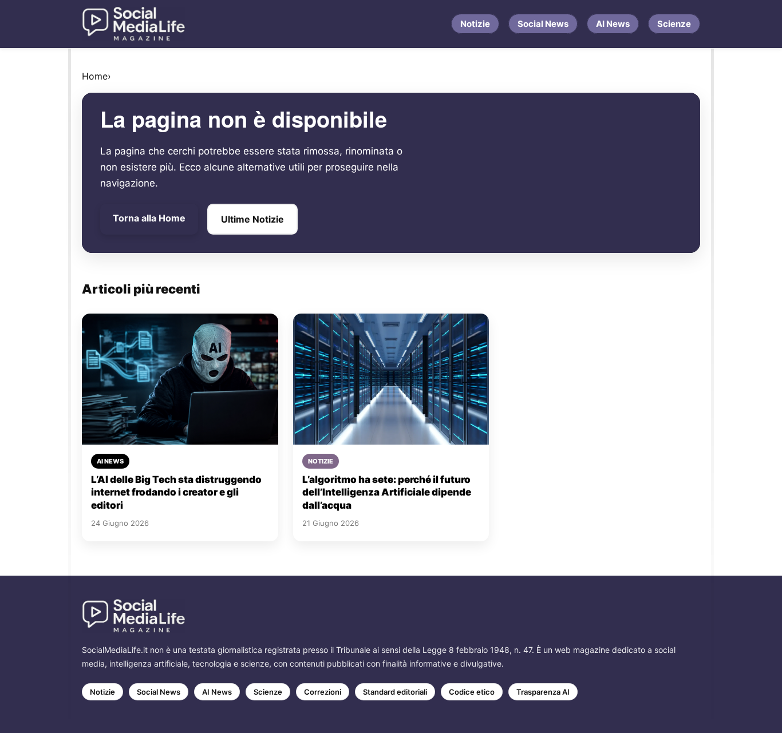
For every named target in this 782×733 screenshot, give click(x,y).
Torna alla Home (149, 218)
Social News (543, 23)
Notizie (475, 23)
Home (95, 76)
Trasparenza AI (543, 691)
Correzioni (322, 691)
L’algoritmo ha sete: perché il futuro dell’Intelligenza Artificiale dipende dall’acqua (386, 492)
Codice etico (472, 691)
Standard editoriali (395, 691)
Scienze (674, 23)
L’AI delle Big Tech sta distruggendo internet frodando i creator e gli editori (176, 492)
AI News (613, 23)
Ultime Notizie (252, 219)
